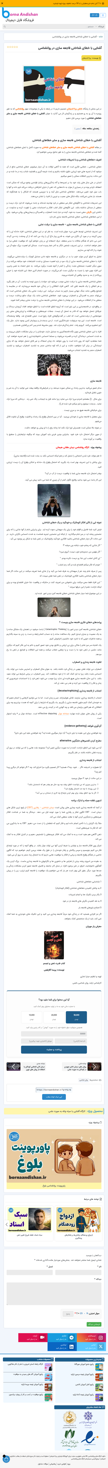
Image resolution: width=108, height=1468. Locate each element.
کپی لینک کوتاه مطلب (54, 1096)
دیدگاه (97, 1279)
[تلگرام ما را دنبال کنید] (71, 1337)
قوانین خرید (61, 1464)
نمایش (78, 128)
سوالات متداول (43, 1464)
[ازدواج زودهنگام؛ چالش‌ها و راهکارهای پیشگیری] (78, 1219)
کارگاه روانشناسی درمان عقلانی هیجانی (72, 447)
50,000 (76, 1017)
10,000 (32, 1017)
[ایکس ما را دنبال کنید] (100, 1346)
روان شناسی (83, 1080)
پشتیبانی (53, 1464)
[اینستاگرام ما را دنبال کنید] (100, 1337)
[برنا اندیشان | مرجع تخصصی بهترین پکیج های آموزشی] (19, 15)
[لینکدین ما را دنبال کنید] (71, 1347)
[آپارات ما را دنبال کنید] (42, 1337)
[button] (2, 3)
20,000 (54, 1017)
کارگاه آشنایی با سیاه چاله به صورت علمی (66, 1111)
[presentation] (6, 1224)
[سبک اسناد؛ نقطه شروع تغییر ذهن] (29, 1219)
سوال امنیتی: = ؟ (87, 1313)
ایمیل (50, 1266)
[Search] (5, 26)
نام (99, 1266)
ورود (68, 1464)
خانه (101, 36)
